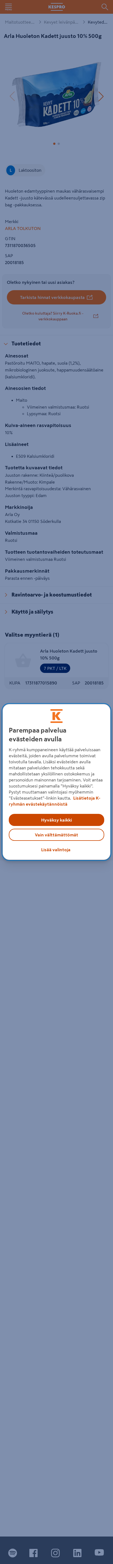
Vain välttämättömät (56, 835)
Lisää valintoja (55, 849)
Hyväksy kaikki (56, 820)
